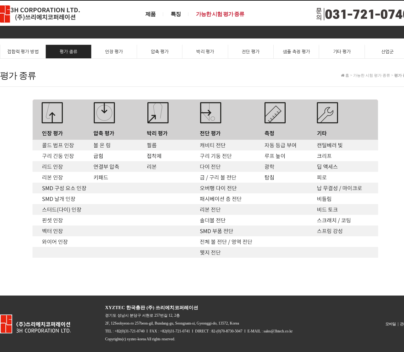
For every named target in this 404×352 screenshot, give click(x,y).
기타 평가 (342, 52)
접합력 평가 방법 (23, 52)
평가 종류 (68, 52)
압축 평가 (160, 52)
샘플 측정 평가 (296, 52)
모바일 (390, 324)
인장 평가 (114, 52)
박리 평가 (205, 52)
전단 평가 (250, 52)
